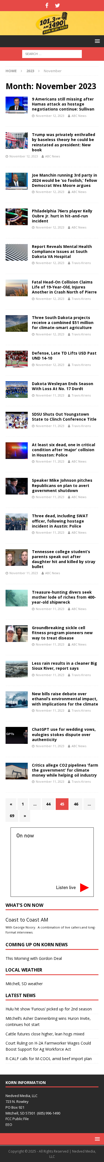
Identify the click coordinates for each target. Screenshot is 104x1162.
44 (48, 804)
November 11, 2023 (50, 395)
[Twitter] (57, 5)
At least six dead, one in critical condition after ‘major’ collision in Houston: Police (63, 449)
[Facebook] (47, 5)
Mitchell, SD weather (24, 983)
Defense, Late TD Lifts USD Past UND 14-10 (64, 355)
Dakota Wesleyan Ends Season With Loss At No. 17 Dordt (62, 386)
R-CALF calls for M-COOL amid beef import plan (49, 1058)
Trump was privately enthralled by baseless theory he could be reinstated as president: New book (63, 142)
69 (12, 815)
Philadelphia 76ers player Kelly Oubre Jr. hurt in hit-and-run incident (62, 216)
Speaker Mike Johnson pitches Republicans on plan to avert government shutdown (62, 485)
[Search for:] (52, 53)
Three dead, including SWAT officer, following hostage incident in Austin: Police (60, 520)
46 (76, 804)
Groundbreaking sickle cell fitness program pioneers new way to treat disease (62, 632)
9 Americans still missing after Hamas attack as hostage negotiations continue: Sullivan (63, 104)
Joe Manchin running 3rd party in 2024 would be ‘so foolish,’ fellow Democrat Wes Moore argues (64, 180)
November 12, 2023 (50, 116)
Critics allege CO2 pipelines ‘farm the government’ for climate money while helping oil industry (65, 770)
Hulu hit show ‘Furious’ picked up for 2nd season (49, 1009)
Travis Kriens (81, 263)
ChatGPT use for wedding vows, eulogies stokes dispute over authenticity (64, 734)
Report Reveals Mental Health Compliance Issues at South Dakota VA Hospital (62, 251)
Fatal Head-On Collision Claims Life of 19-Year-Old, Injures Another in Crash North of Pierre (64, 287)
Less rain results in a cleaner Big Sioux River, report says (64, 666)
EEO (9, 1124)
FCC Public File (17, 1118)
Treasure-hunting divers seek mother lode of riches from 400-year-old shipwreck (64, 597)
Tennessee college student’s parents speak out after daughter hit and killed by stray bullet (63, 559)
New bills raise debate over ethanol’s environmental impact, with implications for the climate (65, 698)
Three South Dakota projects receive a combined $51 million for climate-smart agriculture (62, 322)
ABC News (79, 116)
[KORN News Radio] (52, 31)
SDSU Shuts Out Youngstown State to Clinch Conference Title (64, 416)
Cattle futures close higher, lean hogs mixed (45, 1033)
